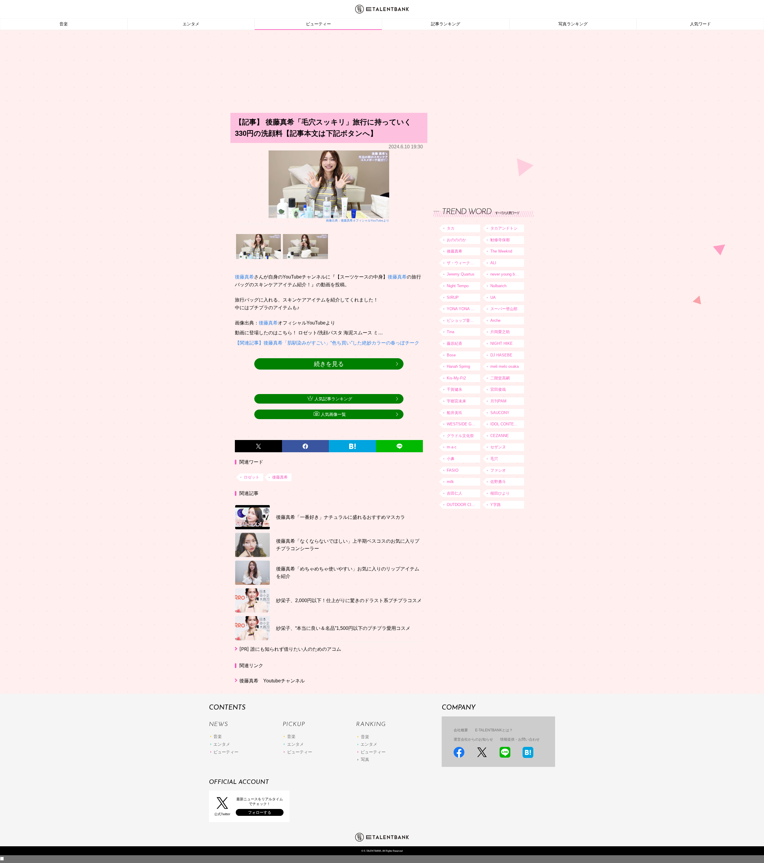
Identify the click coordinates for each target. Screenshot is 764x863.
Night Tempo (458, 286)
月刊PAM (498, 401)
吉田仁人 (454, 493)
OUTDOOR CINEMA (463, 504)
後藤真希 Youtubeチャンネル (272, 680)
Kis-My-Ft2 (456, 378)
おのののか (456, 240)
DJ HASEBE (501, 355)
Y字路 (495, 504)
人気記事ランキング (333, 398)
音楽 (63, 23)
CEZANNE (499, 435)
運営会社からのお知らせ (473, 739)
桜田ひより (500, 493)
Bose (451, 355)
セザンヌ (498, 447)
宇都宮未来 (456, 401)
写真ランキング (573, 23)
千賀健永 (454, 389)
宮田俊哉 (498, 389)
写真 (365, 759)
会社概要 (461, 730)
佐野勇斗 (498, 481)
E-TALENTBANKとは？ (494, 730)
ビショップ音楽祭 (462, 320)
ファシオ (498, 470)
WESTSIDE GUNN (463, 424)
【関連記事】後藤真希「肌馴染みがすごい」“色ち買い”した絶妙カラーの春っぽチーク (327, 342)
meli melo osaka (504, 366)
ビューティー (318, 23)
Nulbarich (498, 286)
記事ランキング (445, 23)
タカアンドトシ (503, 228)
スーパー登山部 (503, 309)
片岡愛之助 (500, 332)
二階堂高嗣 (500, 378)
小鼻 (451, 458)
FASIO (452, 470)
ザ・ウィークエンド (463, 263)
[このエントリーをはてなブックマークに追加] (352, 446)
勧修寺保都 (500, 240)
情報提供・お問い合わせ (520, 739)
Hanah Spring (458, 366)
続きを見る (329, 364)
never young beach (506, 274)
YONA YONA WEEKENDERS (463, 309)
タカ (451, 228)
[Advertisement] (382, 73)
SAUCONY (499, 412)
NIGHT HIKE (501, 343)
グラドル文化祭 (460, 435)
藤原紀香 (454, 343)
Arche (495, 320)
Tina (450, 332)
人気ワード (700, 23)
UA (493, 297)
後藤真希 (244, 276)
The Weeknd (501, 251)
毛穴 (494, 458)
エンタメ (191, 23)
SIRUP (453, 297)
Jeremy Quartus (461, 274)
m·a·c (452, 447)
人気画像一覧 (333, 414)
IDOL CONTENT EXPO (507, 424)
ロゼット (251, 477)
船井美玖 (454, 412)
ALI (493, 263)
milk (450, 481)
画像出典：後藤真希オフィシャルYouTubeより (357, 220)
